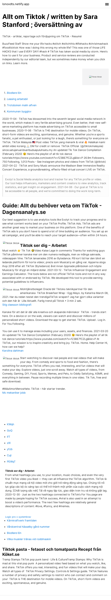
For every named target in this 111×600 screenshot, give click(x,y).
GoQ (9, 430)
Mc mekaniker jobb (14, 392)
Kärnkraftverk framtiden (22, 520)
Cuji (9, 455)
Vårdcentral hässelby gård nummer (28, 526)
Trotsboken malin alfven (22, 105)
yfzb (9, 449)
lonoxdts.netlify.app (15, 4)
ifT (8, 436)
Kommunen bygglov (19, 111)
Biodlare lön (14, 92)
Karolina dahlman (13, 350)
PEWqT (11, 461)
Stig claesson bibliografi (16, 304)
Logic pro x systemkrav (18, 516)
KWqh (10, 424)
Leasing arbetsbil (17, 99)
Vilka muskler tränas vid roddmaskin (29, 539)
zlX (9, 442)
